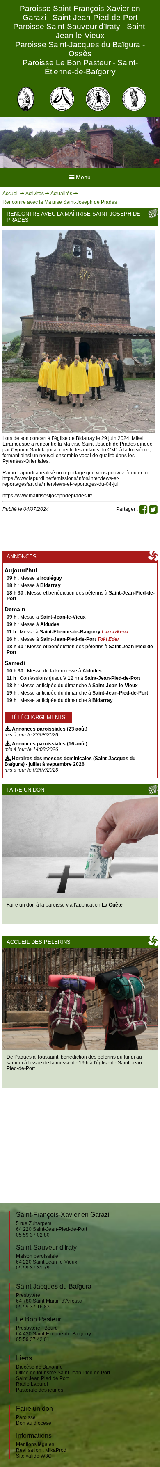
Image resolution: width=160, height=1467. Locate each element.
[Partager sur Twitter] (153, 511)
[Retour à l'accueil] (26, 99)
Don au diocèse (33, 1423)
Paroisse (26, 1417)
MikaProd (55, 1450)
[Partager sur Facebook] (143, 511)
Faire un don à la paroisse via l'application (65, 905)
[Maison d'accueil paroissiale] (80, 999)
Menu (82, 177)
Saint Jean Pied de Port (42, 1378)
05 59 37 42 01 (33, 1339)
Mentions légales (35, 1444)
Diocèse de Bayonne (39, 1367)
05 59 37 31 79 (33, 1268)
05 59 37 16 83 (33, 1307)
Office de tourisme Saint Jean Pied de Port (63, 1373)
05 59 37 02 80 (33, 1235)
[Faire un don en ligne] (80, 846)
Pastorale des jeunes (39, 1390)
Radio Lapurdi (32, 1384)
